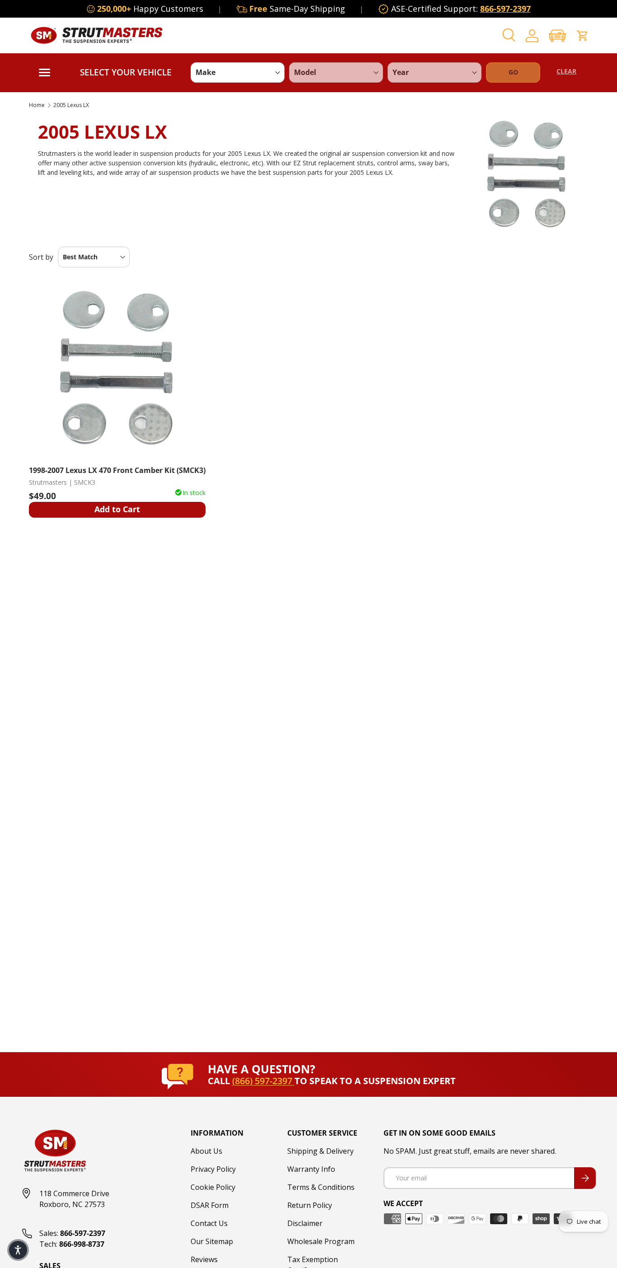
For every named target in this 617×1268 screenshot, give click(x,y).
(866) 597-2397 (263, 1081)
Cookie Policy (213, 1187)
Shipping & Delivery (320, 1151)
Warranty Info (311, 1169)
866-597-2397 (505, 8)
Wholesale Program (321, 1241)
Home (37, 105)
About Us (206, 1151)
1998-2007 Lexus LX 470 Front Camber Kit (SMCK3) (117, 470)
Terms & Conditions (321, 1187)
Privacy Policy (213, 1169)
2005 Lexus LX (71, 105)
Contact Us (209, 1223)
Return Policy (309, 1205)
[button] (557, 35)
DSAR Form (210, 1205)
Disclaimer (305, 1223)
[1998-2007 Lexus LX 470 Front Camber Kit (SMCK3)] (117, 369)
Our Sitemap (212, 1241)
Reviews (204, 1259)
